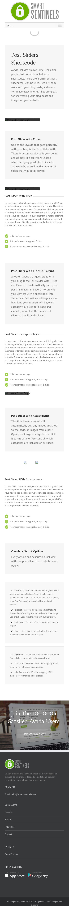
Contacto (9, 834)
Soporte (9, 812)
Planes (8, 819)
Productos (9, 826)
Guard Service (11, 854)
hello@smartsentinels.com (23, 794)
